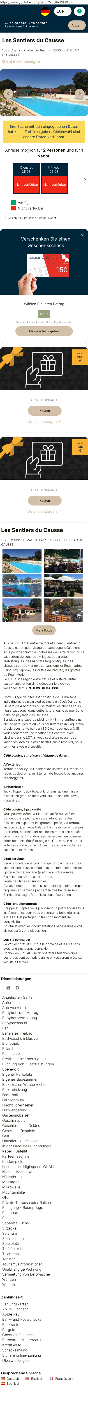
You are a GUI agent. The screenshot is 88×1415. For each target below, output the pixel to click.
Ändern (77, 25)
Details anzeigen (42, 421)
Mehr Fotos (44, 630)
